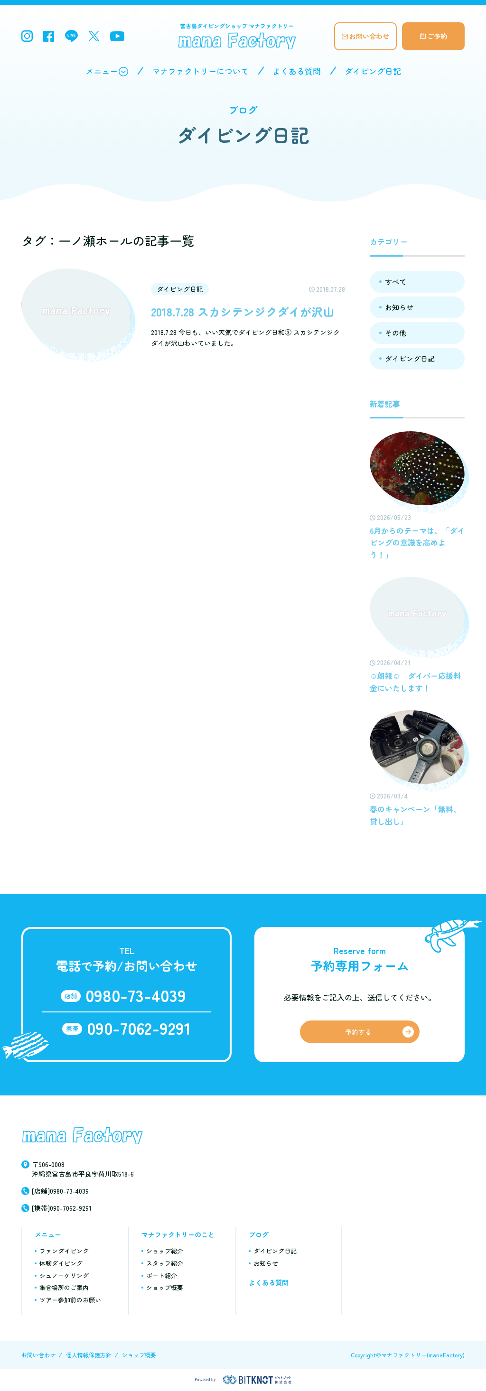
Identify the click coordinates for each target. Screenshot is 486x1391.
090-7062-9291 (139, 1027)
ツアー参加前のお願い (70, 1299)
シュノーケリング (64, 1275)
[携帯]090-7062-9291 (62, 1208)
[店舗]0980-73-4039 (60, 1191)
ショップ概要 (164, 1287)
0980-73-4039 (135, 995)
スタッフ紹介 (164, 1263)
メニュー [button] (101, 71)
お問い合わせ (369, 36)
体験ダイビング (61, 1263)
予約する (358, 1032)
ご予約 (437, 36)
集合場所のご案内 (64, 1287)
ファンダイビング (64, 1250)
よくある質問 (296, 71)
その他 (395, 333)
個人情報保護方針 (89, 1355)
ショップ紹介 (164, 1250)
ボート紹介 (161, 1275)
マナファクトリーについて (200, 71)
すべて (395, 282)
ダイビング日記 (373, 71)
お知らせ (399, 307)
